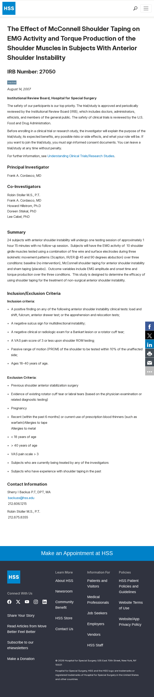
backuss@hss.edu (21, 498)
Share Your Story (20, 616)
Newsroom (64, 591)
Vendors (93, 635)
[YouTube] (29, 601)
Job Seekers (97, 613)
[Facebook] (11, 601)
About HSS (64, 581)
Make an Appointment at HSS (77, 553)
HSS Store (63, 618)
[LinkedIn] (47, 601)
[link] (149, 326)
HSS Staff (95, 645)
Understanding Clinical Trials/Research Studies (80, 156)
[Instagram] (38, 601)
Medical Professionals (98, 600)
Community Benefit (64, 605)
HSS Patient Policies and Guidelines (129, 586)
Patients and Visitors (97, 583)
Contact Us (64, 629)
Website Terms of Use (131, 605)
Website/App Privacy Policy (130, 622)
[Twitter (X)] (20, 601)
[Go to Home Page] (13, 577)
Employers (95, 624)
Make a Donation (20, 659)
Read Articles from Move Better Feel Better (27, 629)
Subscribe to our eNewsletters (20, 645)
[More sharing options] (149, 371)
